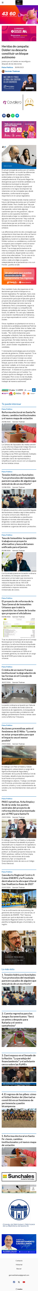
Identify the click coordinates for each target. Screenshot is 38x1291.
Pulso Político (7, 67)
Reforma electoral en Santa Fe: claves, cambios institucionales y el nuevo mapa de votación (19, 415)
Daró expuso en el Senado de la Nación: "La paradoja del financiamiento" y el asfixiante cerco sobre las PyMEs (19, 1060)
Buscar (19, 1269)
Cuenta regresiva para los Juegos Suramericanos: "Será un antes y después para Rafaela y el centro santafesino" (18, 1019)
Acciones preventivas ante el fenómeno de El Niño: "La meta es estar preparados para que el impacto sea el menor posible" (19, 734)
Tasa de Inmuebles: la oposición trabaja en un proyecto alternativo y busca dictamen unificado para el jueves (19, 543)
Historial (19, 1265)
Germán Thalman (12, 71)
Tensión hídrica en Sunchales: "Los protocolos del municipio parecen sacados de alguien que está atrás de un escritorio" (19, 479)
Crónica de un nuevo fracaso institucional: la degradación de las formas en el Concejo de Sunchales (19, 674)
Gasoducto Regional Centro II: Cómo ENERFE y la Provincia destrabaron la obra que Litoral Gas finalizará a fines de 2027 (19, 879)
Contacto (19, 1261)
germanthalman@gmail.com (19, 1275)
